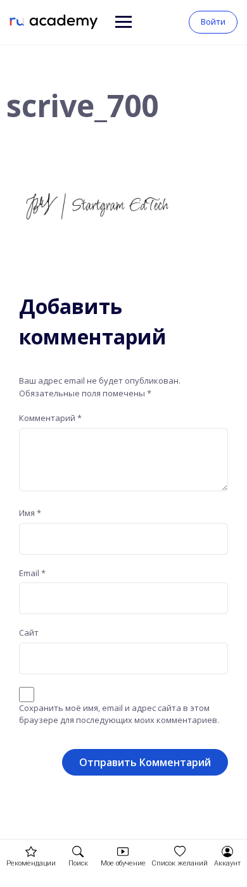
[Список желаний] (180, 851)
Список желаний (179, 863)
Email (32, 573)
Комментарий (50, 418)
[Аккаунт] (227, 851)
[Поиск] (78, 851)
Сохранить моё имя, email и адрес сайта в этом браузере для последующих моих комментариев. (119, 714)
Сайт (29, 632)
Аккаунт (227, 863)
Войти (213, 21)
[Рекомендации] (31, 851)
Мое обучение (123, 863)
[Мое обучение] (123, 851)
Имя (30, 513)
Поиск (78, 863)
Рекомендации (31, 863)
